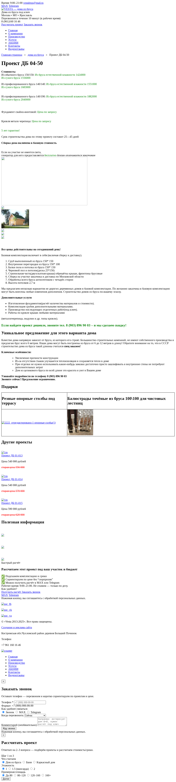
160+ (48, 775)
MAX (4, 5)
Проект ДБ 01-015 (12, 503)
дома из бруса (36, 54)
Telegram (14, 5)
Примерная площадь (13, 771)
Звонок (9, 712)
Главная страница (11, 54)
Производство (16, 662)
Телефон (7, 702)
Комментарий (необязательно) (19, 725)
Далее (6, 779)
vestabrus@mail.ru (33, 2)
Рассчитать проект (12, 24)
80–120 (21, 775)
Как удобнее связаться (14, 708)
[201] (2, 234)
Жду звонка (9, 728)
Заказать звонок (33, 24)
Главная (13, 656)
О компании (15, 659)
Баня (28, 762)
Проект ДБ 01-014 (12, 479)
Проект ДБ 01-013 (12, 455)
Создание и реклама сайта (16, 627)
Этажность (7, 765)
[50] (2, 207)
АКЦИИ (13, 669)
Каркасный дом (45, 762)
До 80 (8, 775)
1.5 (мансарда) (20, 768)
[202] (2, 237)
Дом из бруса (13, 762)
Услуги (12, 665)
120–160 (35, 775)
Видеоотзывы (16, 675)
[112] (2, 230)
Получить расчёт (11, 592)
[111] (15, 227)
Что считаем (8, 758)
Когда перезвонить (12, 715)
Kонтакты (14, 672)
